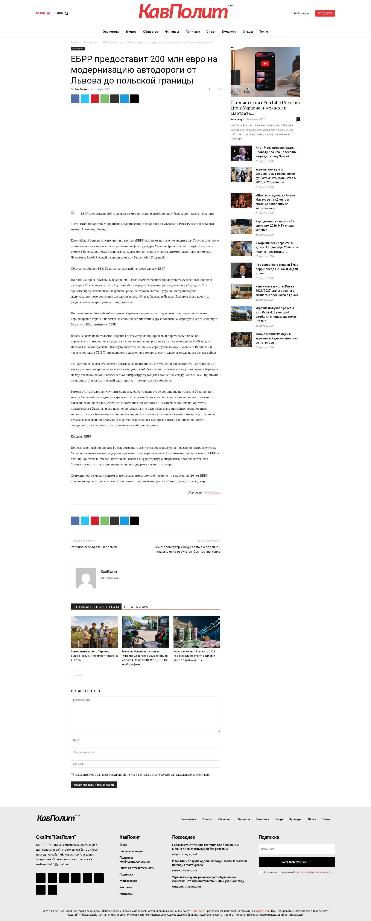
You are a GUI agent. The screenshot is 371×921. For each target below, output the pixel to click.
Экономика (91, 42)
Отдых (176, 854)
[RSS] (76, 878)
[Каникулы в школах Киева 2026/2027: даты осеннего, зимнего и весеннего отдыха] (241, 291)
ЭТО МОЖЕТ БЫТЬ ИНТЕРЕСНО (96, 607)
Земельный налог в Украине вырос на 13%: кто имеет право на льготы (94, 656)
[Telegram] (124, 98)
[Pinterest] (95, 98)
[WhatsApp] (104, 98)
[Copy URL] (134, 98)
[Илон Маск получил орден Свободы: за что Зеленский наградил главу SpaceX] (241, 153)
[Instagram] (52, 878)
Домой (75, 42)
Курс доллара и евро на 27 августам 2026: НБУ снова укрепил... (274, 226)
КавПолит (81, 89)
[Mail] (64, 878)
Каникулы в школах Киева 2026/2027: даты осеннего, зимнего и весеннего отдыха (276, 291)
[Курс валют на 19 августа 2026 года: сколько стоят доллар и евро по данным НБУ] (196, 632)
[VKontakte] (41, 889)
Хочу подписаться (294, 861)
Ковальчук (237, 119)
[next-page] (80, 673)
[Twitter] (85, 98)
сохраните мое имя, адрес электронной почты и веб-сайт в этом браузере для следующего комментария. (142, 774)
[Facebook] (75, 98)
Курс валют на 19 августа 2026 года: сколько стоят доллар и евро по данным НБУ (194, 656)
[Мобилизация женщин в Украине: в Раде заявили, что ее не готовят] (241, 339)
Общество (178, 887)
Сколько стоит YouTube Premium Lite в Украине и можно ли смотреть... (265, 108)
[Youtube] (52, 889)
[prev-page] (73, 673)
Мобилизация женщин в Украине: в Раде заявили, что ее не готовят (276, 338)
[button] (62, 13)
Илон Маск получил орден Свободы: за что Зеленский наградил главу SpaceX (275, 152)
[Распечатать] (114, 98)
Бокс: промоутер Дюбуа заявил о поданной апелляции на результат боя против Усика (187, 549)
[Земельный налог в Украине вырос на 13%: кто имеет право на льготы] (94, 632)
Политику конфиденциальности (312, 872)
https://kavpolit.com (110, 577)
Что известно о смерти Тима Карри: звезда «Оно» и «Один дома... (276, 269)
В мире (176, 870)
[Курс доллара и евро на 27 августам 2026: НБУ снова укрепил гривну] (241, 226)
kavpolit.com (262, 911)
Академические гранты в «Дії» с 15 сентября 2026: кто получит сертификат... (276, 247)
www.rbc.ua (212, 492)
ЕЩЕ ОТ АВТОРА (136, 607)
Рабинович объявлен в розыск (94, 547)
